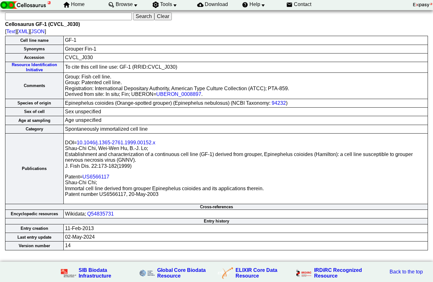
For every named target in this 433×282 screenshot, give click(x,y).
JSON (38, 31)
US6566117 (95, 176)
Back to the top (406, 271)
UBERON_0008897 (178, 94)
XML (23, 31)
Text (11, 31)
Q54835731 (100, 213)
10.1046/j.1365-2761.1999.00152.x (116, 142)
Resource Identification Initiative (34, 67)
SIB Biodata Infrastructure (95, 273)
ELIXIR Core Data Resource (256, 273)
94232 (279, 103)
